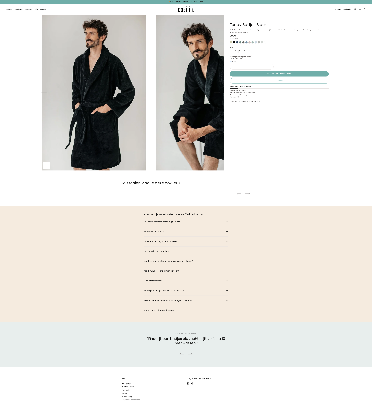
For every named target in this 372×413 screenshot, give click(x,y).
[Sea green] (252, 42)
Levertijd (242, 86)
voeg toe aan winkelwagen (279, 74)
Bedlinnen (9, 9)
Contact (43, 9)
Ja (237, 58)
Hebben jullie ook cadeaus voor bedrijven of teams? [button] (168, 300)
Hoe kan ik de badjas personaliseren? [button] (161, 241)
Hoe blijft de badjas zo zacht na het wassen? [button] (164, 290)
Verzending (126, 390)
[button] (355, 9)
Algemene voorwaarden (131, 400)
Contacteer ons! (128, 387)
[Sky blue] (256, 42)
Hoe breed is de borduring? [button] (156, 251)
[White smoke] (262, 42)
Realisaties (347, 9)
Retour (248, 86)
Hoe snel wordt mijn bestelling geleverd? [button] (162, 221)
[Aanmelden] (360, 9)
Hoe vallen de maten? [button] (154, 231)
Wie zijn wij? (126, 384)
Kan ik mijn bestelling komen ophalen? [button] (161, 271)
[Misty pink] (249, 42)
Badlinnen (19, 9)
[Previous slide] (181, 354)
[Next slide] (217, 92)
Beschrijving (234, 86)
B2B (36, 9)
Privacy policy (127, 397)
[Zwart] (234, 42)
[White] (265, 42)
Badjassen (28, 9)
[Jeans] (246, 42)
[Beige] (231, 42)
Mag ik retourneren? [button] (153, 281)
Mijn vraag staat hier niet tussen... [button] (159, 310)
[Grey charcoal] (243, 42)
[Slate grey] (259, 42)
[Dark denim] (237, 42)
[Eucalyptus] (240, 42)
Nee (234, 61)
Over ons (338, 9)
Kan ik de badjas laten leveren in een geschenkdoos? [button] (168, 261)
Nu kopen (279, 81)
